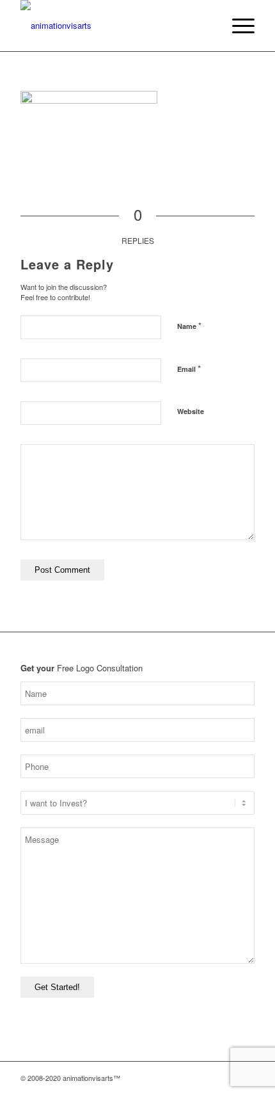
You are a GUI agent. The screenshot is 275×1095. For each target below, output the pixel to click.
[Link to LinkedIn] (245, 1077)
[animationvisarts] (113, 25)
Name (189, 325)
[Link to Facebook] (206, 1077)
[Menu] (237, 25)
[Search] (206, 25)
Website (190, 411)
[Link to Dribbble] (225, 1077)
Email (189, 368)
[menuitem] (206, 25)
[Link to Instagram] (187, 1077)
